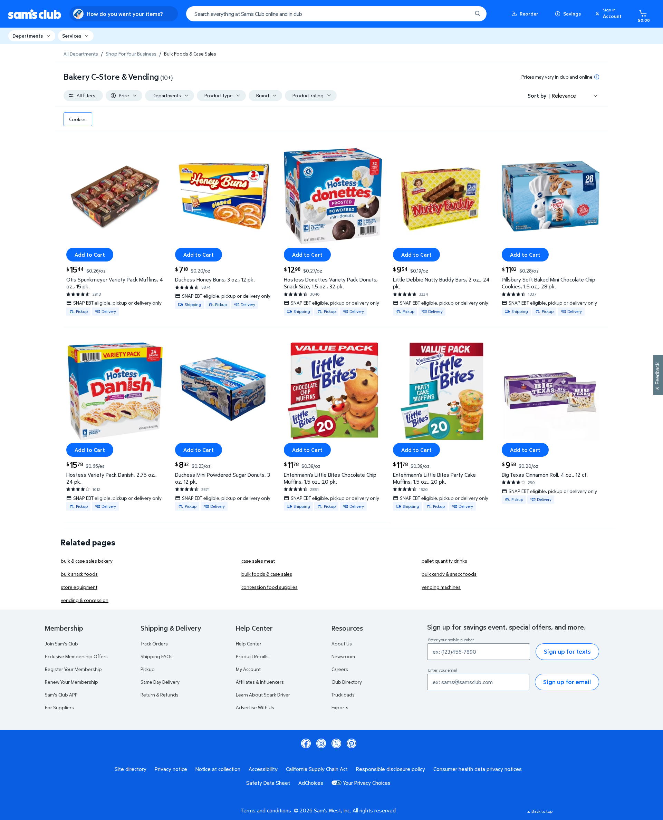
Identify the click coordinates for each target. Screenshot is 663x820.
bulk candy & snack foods (449, 574)
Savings (572, 13)
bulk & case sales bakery (87, 560)
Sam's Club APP (61, 694)
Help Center (248, 643)
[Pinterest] (351, 743)
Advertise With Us (255, 707)
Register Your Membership (73, 669)
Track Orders (154, 643)
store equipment (79, 587)
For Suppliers (59, 707)
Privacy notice (171, 769)
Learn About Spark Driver (263, 694)
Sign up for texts (567, 651)
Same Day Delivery (160, 682)
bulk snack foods (79, 574)
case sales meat (258, 560)
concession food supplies (269, 587)
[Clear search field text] (461, 13)
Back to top (541, 811)
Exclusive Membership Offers (76, 656)
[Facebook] (306, 743)
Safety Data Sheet (268, 783)
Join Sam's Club (61, 643)
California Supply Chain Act (317, 769)
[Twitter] (336, 743)
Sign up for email (567, 682)
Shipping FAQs (157, 656)
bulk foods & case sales (266, 574)
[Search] (477, 13)
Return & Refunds (160, 694)
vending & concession (84, 600)
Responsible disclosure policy (390, 769)
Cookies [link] (78, 119)
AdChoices (310, 783)
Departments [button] (27, 35)
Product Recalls (252, 656)
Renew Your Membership (71, 682)
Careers (340, 669)
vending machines (441, 587)
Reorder (529, 13)
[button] (609, 13)
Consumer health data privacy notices (477, 769)
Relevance (564, 95)
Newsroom (343, 656)
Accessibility (263, 769)
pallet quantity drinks (444, 560)
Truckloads (343, 694)
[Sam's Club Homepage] (34, 14)
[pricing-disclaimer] (596, 77)
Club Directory (347, 682)
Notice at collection (217, 769)
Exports (340, 707)
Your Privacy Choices (367, 783)
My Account (248, 669)
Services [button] (71, 35)
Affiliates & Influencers (260, 682)
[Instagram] (321, 743)
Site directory (130, 769)
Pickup (148, 669)
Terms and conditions (266, 810)
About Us (342, 643)
